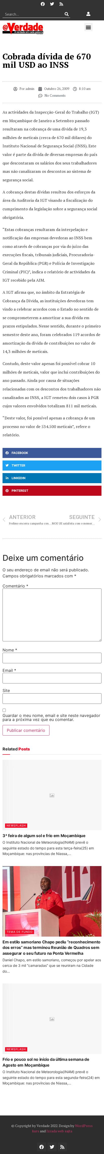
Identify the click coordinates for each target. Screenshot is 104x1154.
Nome (10, 650)
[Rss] (61, 4)
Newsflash (16, 825)
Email (9, 670)
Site (6, 690)
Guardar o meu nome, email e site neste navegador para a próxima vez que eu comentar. (51, 717)
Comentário (15, 586)
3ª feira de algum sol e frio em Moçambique (44, 835)
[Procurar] (66, 14)
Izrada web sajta (59, 1131)
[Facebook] (43, 4)
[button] (88, 27)
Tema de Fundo (20, 932)
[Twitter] (52, 4)
